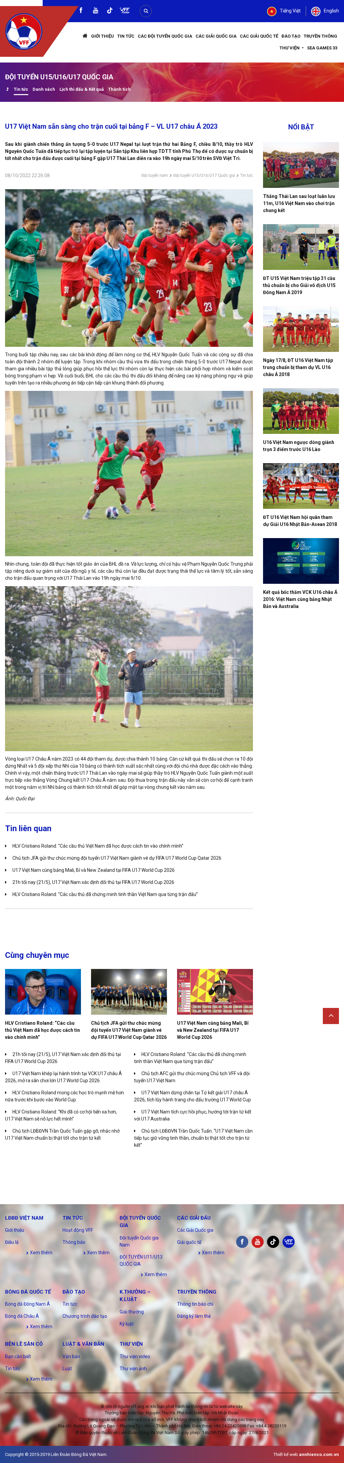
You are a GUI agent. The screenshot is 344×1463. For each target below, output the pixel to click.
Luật (67, 1368)
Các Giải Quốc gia (216, 36)
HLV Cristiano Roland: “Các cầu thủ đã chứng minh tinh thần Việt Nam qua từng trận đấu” (105, 894)
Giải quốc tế (189, 1242)
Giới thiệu (102, 36)
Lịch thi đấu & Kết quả (81, 89)
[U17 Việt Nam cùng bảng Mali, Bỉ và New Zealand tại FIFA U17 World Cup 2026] (215, 992)
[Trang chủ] (85, 36)
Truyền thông (320, 36)
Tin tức (125, 36)
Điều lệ (11, 1242)
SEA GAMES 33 (322, 47)
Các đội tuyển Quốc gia (165, 36)
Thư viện (290, 47)
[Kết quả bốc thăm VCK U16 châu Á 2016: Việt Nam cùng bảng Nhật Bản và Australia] (301, 561)
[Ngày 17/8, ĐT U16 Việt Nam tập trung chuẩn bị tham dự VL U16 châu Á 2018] (301, 329)
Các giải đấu (194, 1218)
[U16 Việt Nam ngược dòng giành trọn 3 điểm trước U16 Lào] (301, 411)
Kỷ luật (127, 1324)
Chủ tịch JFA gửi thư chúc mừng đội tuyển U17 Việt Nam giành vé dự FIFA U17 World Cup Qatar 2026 (116, 858)
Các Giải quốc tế (259, 36)
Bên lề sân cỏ (24, 1344)
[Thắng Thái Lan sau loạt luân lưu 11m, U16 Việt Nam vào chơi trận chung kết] (301, 165)
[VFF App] (125, 11)
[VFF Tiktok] (110, 11)
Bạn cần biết (18, 1356)
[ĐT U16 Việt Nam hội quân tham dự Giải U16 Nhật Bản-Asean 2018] (301, 486)
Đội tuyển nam (154, 175)
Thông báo (73, 1242)
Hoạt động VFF (77, 1230)
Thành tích (119, 89)
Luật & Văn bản (83, 1344)
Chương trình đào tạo (84, 1316)
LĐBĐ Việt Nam (24, 1218)
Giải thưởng (132, 1311)
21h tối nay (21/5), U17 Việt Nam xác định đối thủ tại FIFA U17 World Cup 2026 (93, 882)
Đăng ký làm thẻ (194, 1316)
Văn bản (71, 1356)
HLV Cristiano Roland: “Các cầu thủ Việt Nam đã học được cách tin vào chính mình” (97, 846)
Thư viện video (135, 1356)
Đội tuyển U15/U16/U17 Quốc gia (204, 175)
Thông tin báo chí (195, 1304)
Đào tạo (291, 36)
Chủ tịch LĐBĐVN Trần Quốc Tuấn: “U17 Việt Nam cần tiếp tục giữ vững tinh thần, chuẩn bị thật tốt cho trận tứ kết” (193, 1138)
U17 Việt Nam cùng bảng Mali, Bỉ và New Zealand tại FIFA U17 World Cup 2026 (93, 870)
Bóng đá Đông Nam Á (27, 1304)
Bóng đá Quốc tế (28, 1292)
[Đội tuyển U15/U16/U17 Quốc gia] (7, 90)
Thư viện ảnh (133, 1368)
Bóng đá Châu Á (22, 1316)
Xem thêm (40, 1252)
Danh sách (44, 89)
